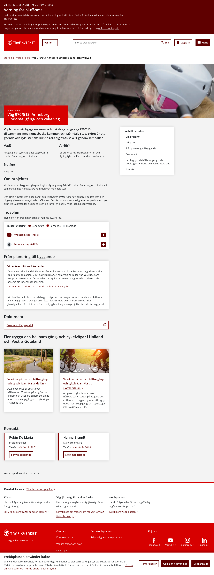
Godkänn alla (200, 563)
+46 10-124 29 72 (27, 447)
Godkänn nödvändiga (175, 563)
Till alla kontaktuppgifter (39, 489)
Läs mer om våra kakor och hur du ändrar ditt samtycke (38, 286)
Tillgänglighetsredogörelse (105, 537)
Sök (167, 42)
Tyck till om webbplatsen (122, 511)
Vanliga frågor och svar (69, 544)
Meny (205, 42)
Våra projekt (23, 57)
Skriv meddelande (21, 454)
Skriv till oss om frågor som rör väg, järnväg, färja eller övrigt (80, 514)
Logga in (185, 42)
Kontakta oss (63, 537)
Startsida (9, 57)
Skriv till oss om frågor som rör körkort (25, 511)
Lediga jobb (62, 550)
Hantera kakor (149, 563)
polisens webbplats (108, 28)
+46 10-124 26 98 (82, 447)
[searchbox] (116, 42)
